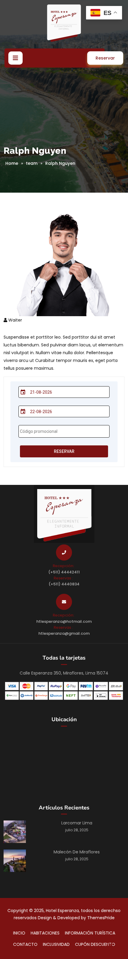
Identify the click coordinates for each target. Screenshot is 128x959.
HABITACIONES (45, 933)
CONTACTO (25, 944)
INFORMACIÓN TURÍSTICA (90, 933)
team (32, 163)
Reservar (105, 58)
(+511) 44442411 (64, 572)
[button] (15, 58)
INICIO (19, 933)
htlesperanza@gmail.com (64, 633)
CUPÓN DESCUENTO (95, 944)
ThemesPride (100, 918)
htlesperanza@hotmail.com (64, 621)
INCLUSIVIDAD (56, 944)
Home (11, 163)
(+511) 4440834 (64, 584)
